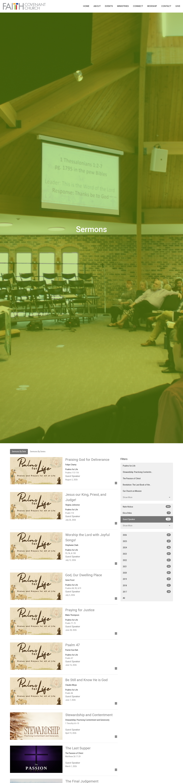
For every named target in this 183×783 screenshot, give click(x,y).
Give (177, 6)
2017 (146, 591)
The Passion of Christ (132, 478)
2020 (146, 573)
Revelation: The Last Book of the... (137, 484)
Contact (166, 6)
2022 (146, 560)
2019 (146, 579)
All (124, 598)
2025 (146, 541)
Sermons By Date (19, 451)
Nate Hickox (146, 506)
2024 (146, 547)
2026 (146, 535)
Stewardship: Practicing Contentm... (138, 472)
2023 (146, 554)
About (97, 6)
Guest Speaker (146, 519)
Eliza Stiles (146, 513)
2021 (146, 566)
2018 (146, 585)
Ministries (123, 6)
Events (109, 6)
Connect (138, 6)
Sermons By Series (37, 451)
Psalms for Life (129, 465)
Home (86, 6)
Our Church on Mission (132, 491)
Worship (152, 6)
